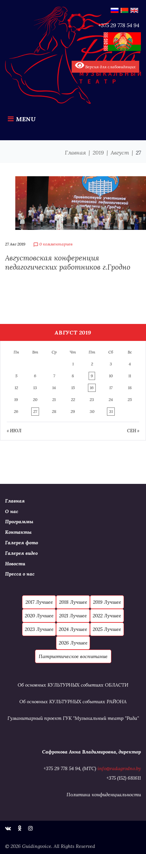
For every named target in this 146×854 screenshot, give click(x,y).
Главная (75, 152)
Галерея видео (21, 553)
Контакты (18, 532)
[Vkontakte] (8, 828)
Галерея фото (21, 543)
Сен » (133, 431)
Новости (15, 564)
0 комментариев (53, 244)
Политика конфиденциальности (104, 795)
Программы (19, 522)
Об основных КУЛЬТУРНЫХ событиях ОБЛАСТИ (73, 685)
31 (111, 411)
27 (35, 411)
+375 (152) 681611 (123, 778)
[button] (39, 602)
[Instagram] (30, 828)
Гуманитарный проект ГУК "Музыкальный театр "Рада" (73, 718)
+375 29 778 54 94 (118, 25)
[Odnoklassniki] (19, 828)
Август (120, 152)
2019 (98, 152)
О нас (11, 511)
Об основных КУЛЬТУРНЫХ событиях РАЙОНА (73, 701)
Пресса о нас (20, 574)
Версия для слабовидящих (110, 66)
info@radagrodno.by (119, 768)
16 (92, 387)
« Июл (14, 431)
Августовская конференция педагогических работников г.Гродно (67, 262)
